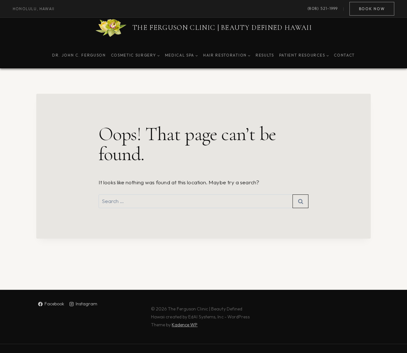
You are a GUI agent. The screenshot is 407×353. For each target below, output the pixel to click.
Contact (344, 55)
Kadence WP (184, 325)
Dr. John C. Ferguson (79, 55)
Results (265, 55)
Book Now (372, 8)
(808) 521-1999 (322, 8)
